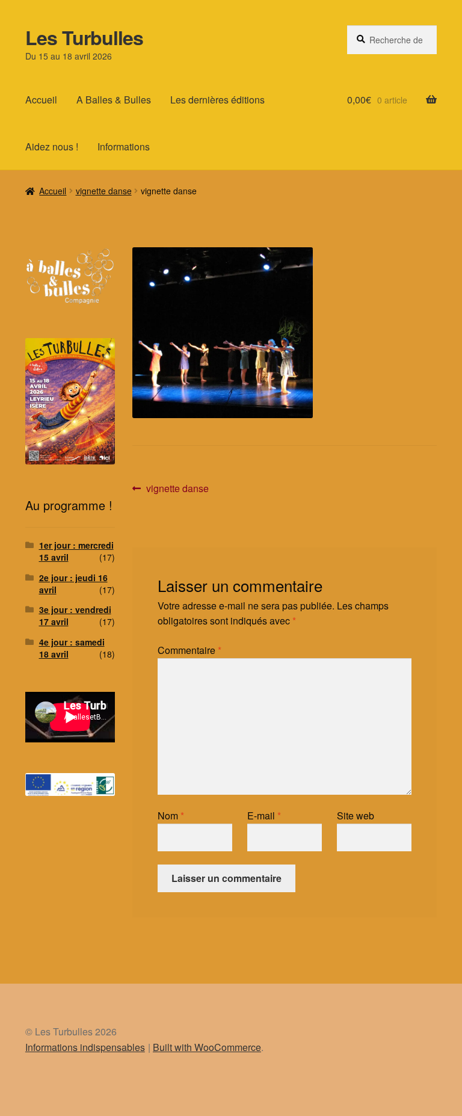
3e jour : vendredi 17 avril (75, 615)
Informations (123, 146)
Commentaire (189, 650)
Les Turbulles (84, 37)
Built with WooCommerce (207, 1047)
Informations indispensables (85, 1047)
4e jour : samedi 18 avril (72, 648)
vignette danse (104, 191)
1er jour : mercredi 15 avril (76, 551)
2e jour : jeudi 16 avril (73, 584)
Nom (171, 815)
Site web (355, 815)
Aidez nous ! (51, 146)
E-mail (264, 815)
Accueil (41, 99)
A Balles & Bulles (113, 99)
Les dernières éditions (217, 99)
